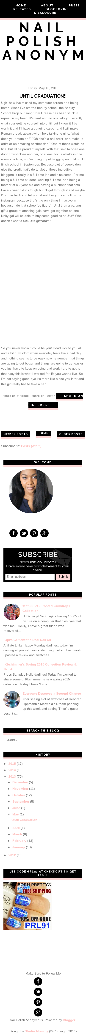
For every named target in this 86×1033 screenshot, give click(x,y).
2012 (12, 855)
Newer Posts (15, 434)
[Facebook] (13, 533)
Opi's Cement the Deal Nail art (28, 640)
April (16, 828)
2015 (12, 763)
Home (21, 5)
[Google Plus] (44, 533)
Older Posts (71, 434)
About (48, 5)
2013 (12, 776)
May (15, 814)
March (17, 834)
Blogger (69, 1020)
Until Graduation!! (43, 96)
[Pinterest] (34, 533)
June (16, 808)
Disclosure (45, 12)
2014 (12, 770)
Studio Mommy (36, 1031)
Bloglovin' (57, 9)
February (19, 840)
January (18, 847)
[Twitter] (24, 533)
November (20, 788)
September (20, 801)
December (20, 782)
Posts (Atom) (31, 446)
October (18, 795)
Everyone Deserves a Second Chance (51, 693)
